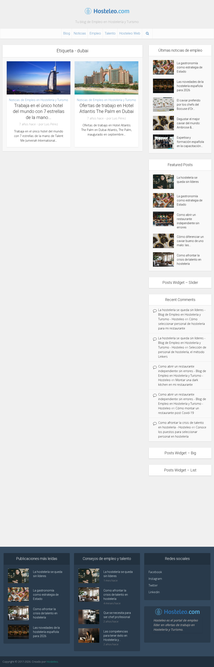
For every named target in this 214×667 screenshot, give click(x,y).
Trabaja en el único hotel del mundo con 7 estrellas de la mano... (38, 111)
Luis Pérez (51, 124)
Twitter (153, 585)
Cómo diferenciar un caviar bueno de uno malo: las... (190, 241)
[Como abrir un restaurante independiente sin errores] (165, 219)
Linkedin (154, 592)
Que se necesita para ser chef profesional (117, 615)
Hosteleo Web (129, 33)
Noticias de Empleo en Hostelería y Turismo (38, 100)
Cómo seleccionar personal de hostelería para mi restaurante (181, 323)
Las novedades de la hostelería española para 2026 (190, 86)
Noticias (80, 33)
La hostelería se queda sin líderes (188, 179)
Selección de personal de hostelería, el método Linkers (182, 351)
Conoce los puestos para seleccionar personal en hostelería (182, 431)
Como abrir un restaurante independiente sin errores (188, 221)
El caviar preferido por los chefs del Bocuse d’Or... (188, 104)
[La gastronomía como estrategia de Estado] (165, 67)
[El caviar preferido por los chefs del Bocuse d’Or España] (165, 104)
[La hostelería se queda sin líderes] (165, 181)
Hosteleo (52, 661)
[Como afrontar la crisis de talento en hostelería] (165, 259)
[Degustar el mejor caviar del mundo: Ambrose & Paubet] (165, 123)
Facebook (155, 572)
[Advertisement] (107, 511)
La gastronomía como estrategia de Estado (189, 67)
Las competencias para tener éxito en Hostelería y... (115, 635)
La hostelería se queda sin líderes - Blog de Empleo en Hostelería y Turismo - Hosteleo (181, 314)
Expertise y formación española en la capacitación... (190, 142)
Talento (110, 33)
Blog (66, 33)
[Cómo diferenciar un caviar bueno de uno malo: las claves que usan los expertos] (165, 241)
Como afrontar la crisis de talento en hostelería (189, 259)
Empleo (95, 33)
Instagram (155, 579)
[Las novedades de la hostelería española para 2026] (165, 86)
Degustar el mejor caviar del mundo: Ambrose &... (188, 123)
